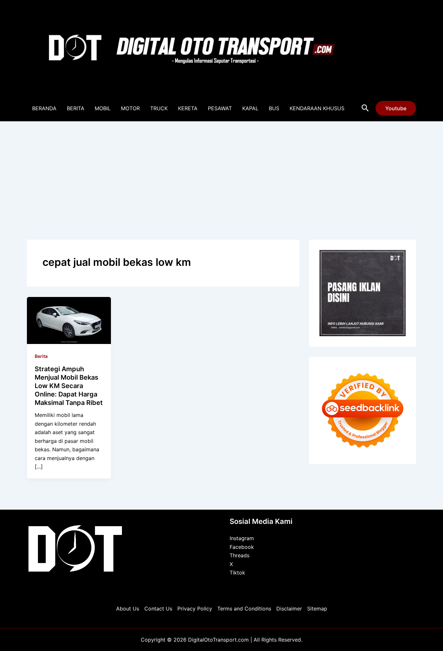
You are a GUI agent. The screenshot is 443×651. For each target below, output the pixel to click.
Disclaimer (289, 608)
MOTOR (130, 108)
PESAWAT (220, 108)
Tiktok (237, 572)
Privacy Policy (194, 608)
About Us (127, 608)
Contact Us (158, 608)
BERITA (75, 108)
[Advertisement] (221, 170)
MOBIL (103, 108)
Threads (239, 555)
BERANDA (44, 108)
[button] (365, 108)
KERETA (188, 108)
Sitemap (317, 608)
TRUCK (159, 108)
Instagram (242, 538)
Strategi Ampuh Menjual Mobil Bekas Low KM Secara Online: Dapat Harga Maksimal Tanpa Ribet (69, 386)
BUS (274, 108)
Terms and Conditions (244, 608)
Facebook (242, 547)
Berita (41, 356)
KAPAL (250, 108)
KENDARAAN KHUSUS (317, 108)
